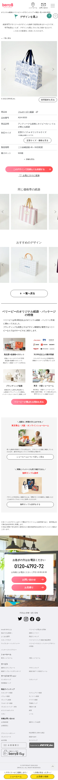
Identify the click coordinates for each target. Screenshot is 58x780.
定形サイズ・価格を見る (37, 140)
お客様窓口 (4, 725)
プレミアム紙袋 (6, 700)
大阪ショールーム (34, 658)
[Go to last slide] (5, 69)
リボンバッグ (33, 679)
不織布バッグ (33, 703)
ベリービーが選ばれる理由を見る (29, 402)
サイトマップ (33, 740)
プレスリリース (6, 737)
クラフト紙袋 (33, 700)
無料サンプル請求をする (30, 504)
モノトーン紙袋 (34, 696)
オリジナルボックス (7, 710)
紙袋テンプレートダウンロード (11, 671)
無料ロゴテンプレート (8, 668)
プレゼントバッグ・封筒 (9, 707)
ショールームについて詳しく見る (30, 457)
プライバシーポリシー (8, 733)
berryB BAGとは (6, 629)
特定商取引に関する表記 (36, 732)
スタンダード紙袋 (6, 693)
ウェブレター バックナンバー (10, 643)
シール (31, 714)
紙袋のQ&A (32, 737)
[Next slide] (53, 69)
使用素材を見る (48, 100)
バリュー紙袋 (5, 696)
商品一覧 (38, 12)
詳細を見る (30, 159)
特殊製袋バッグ (6, 683)
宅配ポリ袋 (32, 707)
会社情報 (4, 740)
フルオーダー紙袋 (6, 703)
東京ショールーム (6, 658)
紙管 (30, 710)
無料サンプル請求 (34, 722)
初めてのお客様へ (6, 633)
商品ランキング (34, 636)
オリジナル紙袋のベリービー (11, 12)
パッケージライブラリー (9, 650)
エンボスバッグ (6, 679)
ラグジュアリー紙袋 (35, 693)
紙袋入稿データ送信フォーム (38, 671)
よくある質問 (5, 636)
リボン (3, 714)
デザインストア (28, 12)
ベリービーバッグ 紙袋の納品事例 (40, 640)
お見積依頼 (4, 722)
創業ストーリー (34, 633)
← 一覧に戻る (6, 38)
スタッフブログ (6, 640)
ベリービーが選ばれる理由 (37, 629)
